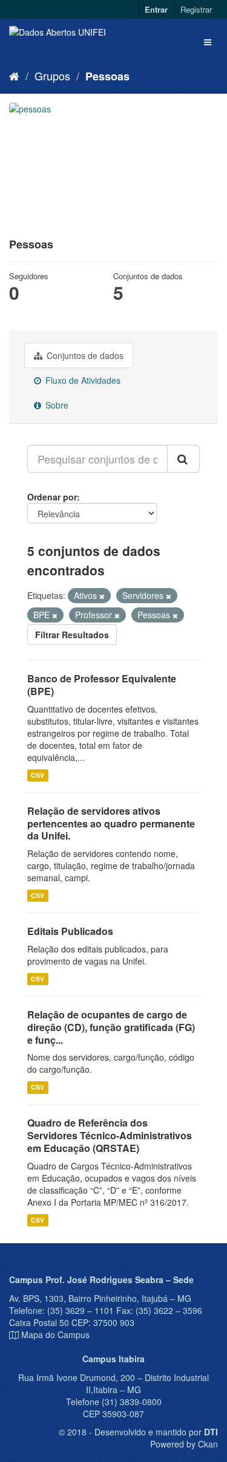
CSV (37, 775)
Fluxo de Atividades (81, 380)
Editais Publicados (70, 931)
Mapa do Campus (55, 1334)
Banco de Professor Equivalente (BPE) (101, 684)
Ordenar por (52, 497)
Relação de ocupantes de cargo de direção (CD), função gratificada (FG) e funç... (111, 1027)
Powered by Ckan (184, 1444)
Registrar (196, 9)
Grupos (52, 75)
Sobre (55, 405)
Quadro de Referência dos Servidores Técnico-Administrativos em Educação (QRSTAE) (109, 1135)
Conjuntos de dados (83, 355)
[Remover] (102, 596)
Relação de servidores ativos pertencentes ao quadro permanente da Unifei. (111, 823)
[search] (183, 459)
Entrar (156, 9)
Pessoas (107, 76)
